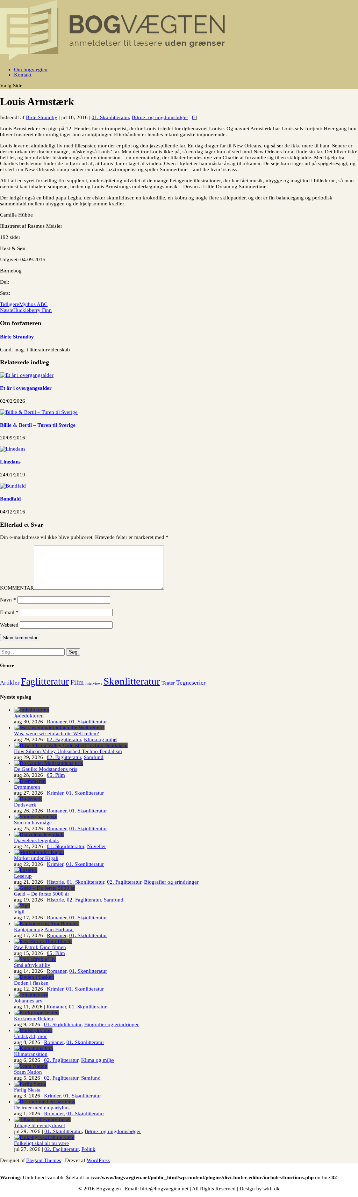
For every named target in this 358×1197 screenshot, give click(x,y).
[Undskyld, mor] (33, 1030)
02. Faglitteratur (64, 739)
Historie (55, 882)
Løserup (23, 876)
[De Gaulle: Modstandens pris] (48, 763)
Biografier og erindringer (171, 882)
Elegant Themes (43, 1160)
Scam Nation (28, 1072)
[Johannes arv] (31, 995)
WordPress (98, 1160)
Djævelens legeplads (36, 840)
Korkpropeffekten (33, 1018)
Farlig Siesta (27, 1090)
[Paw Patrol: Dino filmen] (43, 941)
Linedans (10, 462)
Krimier (55, 793)
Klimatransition (31, 1054)
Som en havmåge (33, 822)
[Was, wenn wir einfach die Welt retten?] (59, 727)
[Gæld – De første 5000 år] (44, 888)
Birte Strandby (41, 117)
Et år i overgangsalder (26, 388)
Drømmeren (27, 787)
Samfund (93, 757)
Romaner (56, 721)
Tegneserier (191, 682)
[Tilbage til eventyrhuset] (42, 1119)
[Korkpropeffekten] (36, 1012)
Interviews (93, 683)
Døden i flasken (31, 983)
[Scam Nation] (31, 1066)
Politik (88, 1149)
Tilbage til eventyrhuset (39, 1125)
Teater (168, 683)
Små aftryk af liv (32, 965)
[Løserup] (25, 870)
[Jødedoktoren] (31, 710)
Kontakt (22, 75)
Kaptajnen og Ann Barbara (44, 929)
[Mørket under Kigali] (39, 852)
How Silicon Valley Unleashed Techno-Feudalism (68, 751)
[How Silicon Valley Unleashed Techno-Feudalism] (71, 745)
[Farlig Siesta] (30, 1084)
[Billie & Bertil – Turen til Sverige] (39, 412)
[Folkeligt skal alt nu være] (44, 1137)
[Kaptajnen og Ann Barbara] (46, 923)
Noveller (96, 846)
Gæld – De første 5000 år (41, 894)
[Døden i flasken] (34, 977)
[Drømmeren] (30, 781)
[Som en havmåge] (35, 816)
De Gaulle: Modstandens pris (45, 769)
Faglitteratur (45, 681)
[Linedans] (13, 449)
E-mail (9, 612)
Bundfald (10, 499)
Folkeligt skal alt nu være (41, 1143)
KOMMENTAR (17, 588)
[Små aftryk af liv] (35, 959)
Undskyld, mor (30, 1036)
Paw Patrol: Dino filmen (40, 947)
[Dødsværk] (28, 799)
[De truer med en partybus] (44, 1101)
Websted (9, 625)
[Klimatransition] (33, 1048)
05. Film (56, 775)
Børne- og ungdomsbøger (160, 117)
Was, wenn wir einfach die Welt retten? (56, 733)
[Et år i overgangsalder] (26, 375)
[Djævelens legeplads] (39, 834)
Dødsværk (25, 805)
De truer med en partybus (42, 1107)
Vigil (19, 911)
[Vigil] (22, 905)
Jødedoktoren (29, 715)
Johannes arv (28, 1000)
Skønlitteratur (131, 681)
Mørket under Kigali (36, 858)
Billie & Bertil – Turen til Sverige (38, 425)
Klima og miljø (100, 739)
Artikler (10, 682)
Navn (8, 600)
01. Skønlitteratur (110, 117)
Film (77, 682)
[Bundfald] (13, 486)
